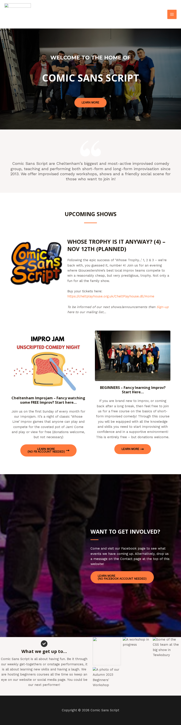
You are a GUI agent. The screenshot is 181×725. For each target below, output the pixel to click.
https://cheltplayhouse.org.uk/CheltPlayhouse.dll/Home (110, 296)
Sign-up (162, 307)
